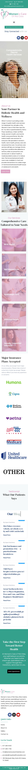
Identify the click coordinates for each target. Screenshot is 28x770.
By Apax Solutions (9, 522)
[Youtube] (26, 37)
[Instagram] (22, 37)
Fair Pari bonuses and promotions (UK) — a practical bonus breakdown (12, 550)
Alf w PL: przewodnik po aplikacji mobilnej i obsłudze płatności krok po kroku (13, 615)
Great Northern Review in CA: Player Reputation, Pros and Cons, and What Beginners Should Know (13, 593)
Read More (6, 535)
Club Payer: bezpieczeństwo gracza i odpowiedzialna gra (13, 571)
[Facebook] (18, 37)
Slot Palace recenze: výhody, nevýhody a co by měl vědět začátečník (13, 529)
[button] (14, 22)
